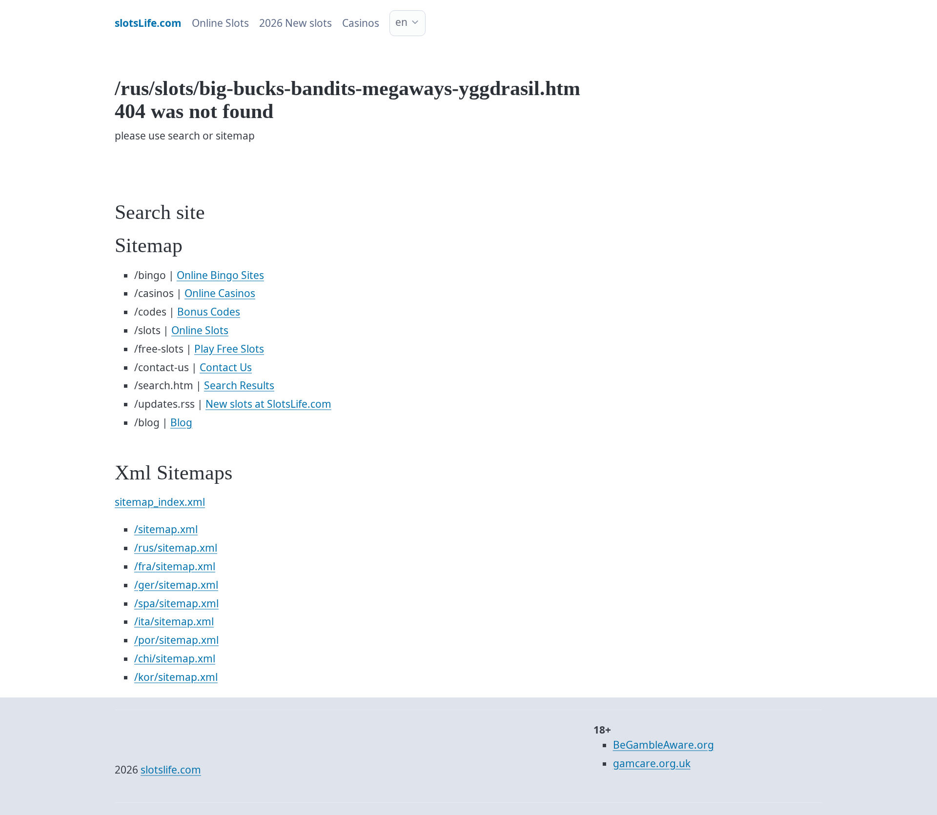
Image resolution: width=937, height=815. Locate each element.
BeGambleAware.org (663, 745)
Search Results (239, 385)
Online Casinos (219, 293)
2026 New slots (295, 23)
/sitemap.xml (166, 529)
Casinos (360, 23)
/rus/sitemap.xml (175, 548)
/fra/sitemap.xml (174, 566)
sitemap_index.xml (160, 502)
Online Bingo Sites (220, 275)
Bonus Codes (208, 311)
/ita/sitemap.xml (174, 621)
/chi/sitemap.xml (174, 658)
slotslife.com (171, 769)
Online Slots (220, 23)
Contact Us (226, 367)
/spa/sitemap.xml (176, 603)
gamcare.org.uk (652, 763)
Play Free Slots (229, 349)
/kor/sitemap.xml (176, 677)
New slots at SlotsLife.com (268, 404)
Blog (181, 422)
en (401, 22)
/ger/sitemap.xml (176, 585)
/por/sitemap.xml (176, 640)
